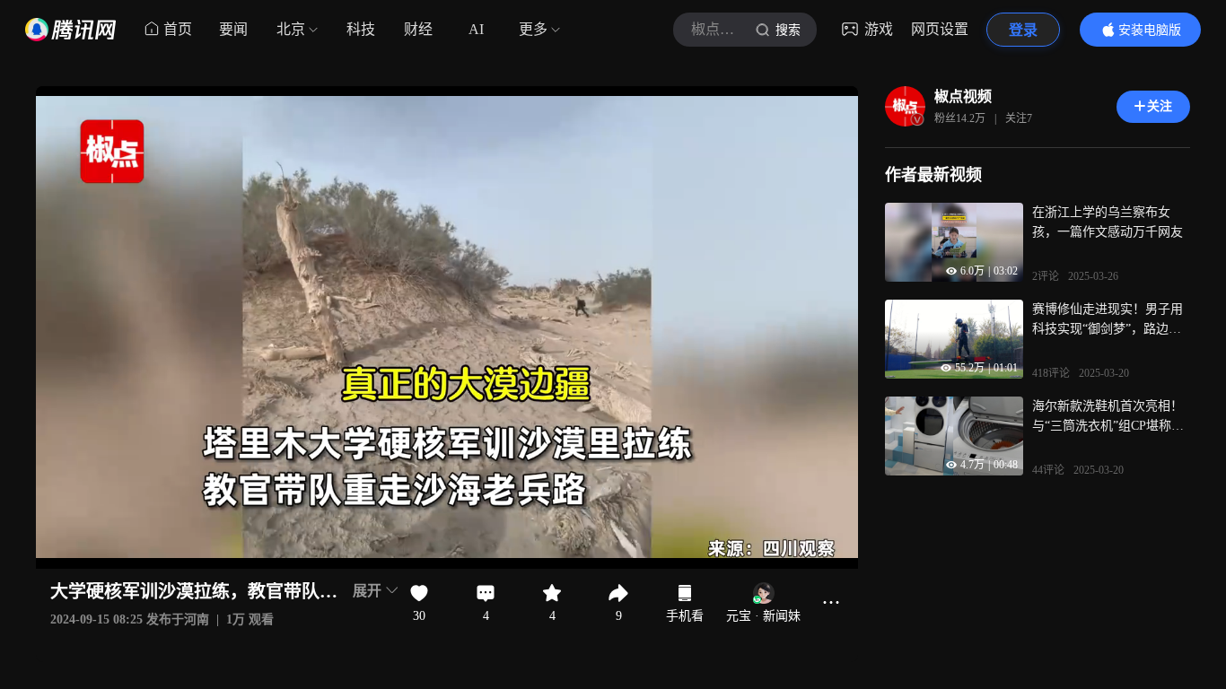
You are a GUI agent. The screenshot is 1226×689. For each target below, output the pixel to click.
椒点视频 (963, 96)
